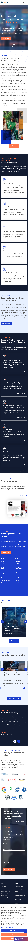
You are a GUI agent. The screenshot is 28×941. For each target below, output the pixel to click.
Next (25, 494)
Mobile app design (19, 886)
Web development (5, 889)
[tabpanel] (10, 726)
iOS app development (19, 889)
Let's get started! (8, 869)
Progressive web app (5, 897)
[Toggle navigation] (26, 2)
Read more (24, 688)
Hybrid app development (20, 895)
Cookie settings (14, 930)
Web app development (6, 891)
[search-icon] (23, 2)
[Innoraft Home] (5, 2)
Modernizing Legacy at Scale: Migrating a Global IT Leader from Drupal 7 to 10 (13, 674)
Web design (3, 886)
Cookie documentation (7, 927)
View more (7, 633)
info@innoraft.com (7, 839)
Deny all (14, 934)
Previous (21, 494)
